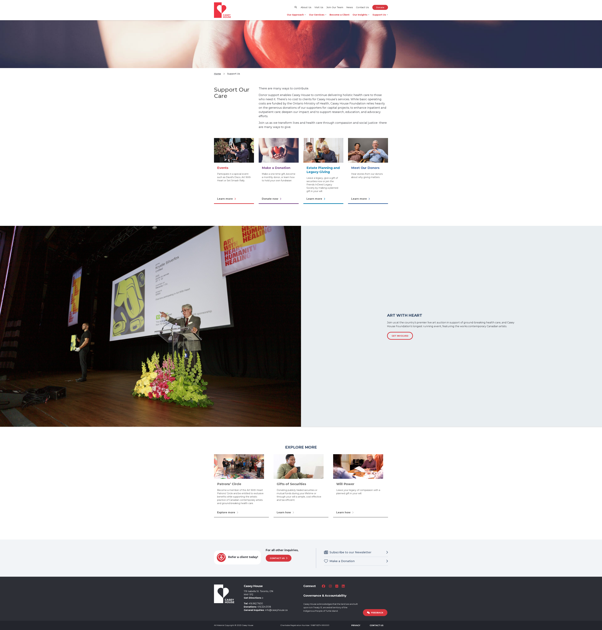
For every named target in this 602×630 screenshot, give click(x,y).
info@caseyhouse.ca (276, 610)
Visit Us (318, 7)
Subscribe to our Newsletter (350, 552)
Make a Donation (342, 561)
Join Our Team (334, 7)
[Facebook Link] (323, 586)
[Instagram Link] (330, 586)
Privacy (355, 625)
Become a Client (339, 14)
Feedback (377, 612)
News (349, 7)
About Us (306, 7)
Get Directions (253, 597)
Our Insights (360, 14)
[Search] (296, 7)
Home (217, 73)
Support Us (379, 14)
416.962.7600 (256, 603)
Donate (380, 7)
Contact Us (362, 7)
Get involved (400, 336)
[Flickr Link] (336, 586)
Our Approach (295, 14)
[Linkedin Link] (343, 586)
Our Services (316, 14)
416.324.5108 (264, 606)
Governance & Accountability (324, 595)
